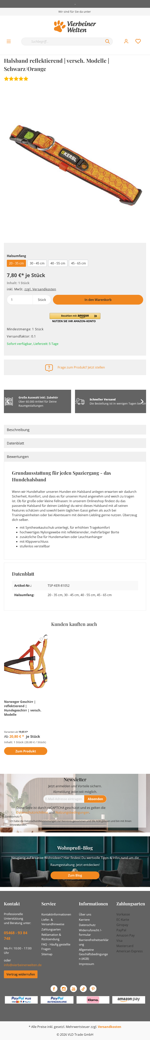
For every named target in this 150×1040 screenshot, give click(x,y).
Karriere (84, 920)
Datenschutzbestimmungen (40, 821)
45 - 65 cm (78, 263)
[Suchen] (108, 41)
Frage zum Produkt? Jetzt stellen (81, 367)
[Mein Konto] (126, 41)
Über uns (85, 914)
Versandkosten (109, 1027)
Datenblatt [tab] (15, 443)
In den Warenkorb (98, 300)
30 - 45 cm (37, 263)
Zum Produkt (25, 751)
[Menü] (8, 41)
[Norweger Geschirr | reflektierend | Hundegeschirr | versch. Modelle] (25, 661)
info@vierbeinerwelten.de (23, 965)
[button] (75, 317)
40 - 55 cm (57, 263)
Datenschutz (87, 925)
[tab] (75, 430)
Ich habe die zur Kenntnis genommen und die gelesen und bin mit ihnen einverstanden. (70, 822)
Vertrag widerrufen (20, 974)
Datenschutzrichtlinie (32, 812)
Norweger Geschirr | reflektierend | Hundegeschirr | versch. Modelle (22, 708)
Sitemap (46, 954)
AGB (98, 821)
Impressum (86, 964)
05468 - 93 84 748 (15, 935)
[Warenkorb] (147, 37)
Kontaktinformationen (56, 914)
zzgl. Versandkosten (40, 289)
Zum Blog (75, 875)
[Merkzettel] (138, 41)
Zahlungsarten (51, 929)
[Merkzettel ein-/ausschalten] (41, 639)
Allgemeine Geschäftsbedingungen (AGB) (93, 954)
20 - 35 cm (16, 263)
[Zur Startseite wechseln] (75, 26)
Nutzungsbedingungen (72, 812)
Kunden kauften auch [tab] (74, 624)
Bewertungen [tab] (18, 456)
